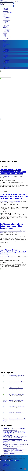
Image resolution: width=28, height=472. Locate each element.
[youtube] (17, 1)
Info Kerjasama (6, 464)
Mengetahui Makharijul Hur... (17, 375)
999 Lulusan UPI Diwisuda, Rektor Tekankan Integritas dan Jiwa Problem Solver (15, 450)
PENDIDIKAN (6, 20)
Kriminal (7, 18)
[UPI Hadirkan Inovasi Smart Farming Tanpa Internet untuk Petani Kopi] (5, 396)
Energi (7, 25)
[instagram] (11, 1)
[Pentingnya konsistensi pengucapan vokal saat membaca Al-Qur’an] (5, 414)
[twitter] (7, 1)
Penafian (4, 463)
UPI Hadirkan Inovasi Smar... (16, 394)
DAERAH (5, 11)
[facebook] (2, 1)
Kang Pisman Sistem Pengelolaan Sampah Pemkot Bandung (13, 252)
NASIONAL (6, 9)
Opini (6, 21)
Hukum (7, 17)
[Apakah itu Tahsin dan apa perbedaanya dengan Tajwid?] (5, 402)
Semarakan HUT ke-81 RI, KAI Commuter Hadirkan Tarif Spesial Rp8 (14, 429)
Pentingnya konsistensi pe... (16, 412)
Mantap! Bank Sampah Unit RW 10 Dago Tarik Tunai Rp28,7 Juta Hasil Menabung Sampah (14, 196)
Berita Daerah (3, 176)
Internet (7, 29)
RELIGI (4, 34)
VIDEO (4, 35)
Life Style (10, 176)
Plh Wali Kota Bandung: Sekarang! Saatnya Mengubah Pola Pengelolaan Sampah (13, 172)
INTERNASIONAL (7, 12)
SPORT (5, 33)
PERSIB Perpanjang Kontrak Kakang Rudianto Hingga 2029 (13, 452)
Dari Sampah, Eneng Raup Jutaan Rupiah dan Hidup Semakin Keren (11, 226)
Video (6, 38)
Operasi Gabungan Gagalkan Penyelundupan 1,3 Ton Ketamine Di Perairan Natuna (15, 437)
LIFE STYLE (6, 27)
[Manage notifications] (25, 469)
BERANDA (5, 8)
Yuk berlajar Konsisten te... (16, 388)
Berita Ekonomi (4, 201)
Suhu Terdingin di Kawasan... (16, 406)
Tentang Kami (5, 466)
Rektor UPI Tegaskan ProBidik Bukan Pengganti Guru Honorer (13, 447)
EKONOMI (5, 22)
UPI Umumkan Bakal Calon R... (17, 419)
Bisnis (6, 24)
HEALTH (5, 26)
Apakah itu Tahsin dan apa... (16, 400)
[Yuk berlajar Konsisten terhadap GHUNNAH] (5, 389)
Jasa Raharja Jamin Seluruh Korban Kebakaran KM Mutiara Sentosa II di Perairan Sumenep (15, 440)
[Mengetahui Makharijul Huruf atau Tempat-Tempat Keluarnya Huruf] (5, 383)
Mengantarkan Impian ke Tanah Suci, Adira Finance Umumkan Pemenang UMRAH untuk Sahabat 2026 (15, 444)
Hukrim (5, 16)
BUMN (4, 15)
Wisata (7, 30)
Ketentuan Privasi (6, 465)
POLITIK (5, 13)
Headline (11, 201)
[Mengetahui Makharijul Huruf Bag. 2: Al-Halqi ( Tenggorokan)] (5, 377)
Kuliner (7, 31)
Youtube (7, 36)
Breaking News (12, 231)
